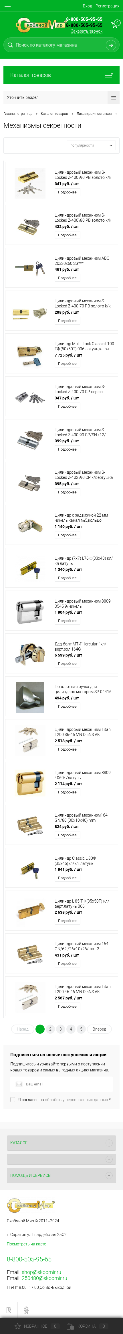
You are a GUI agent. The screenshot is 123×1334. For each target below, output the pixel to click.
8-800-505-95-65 (84, 25)
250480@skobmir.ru (44, 1278)
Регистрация (108, 6)
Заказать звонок (86, 31)
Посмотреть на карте (26, 1244)
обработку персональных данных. (77, 1099)
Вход (87, 6)
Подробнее (67, 192)
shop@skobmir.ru (41, 1272)
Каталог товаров (30, 75)
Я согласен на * (64, 1099)
